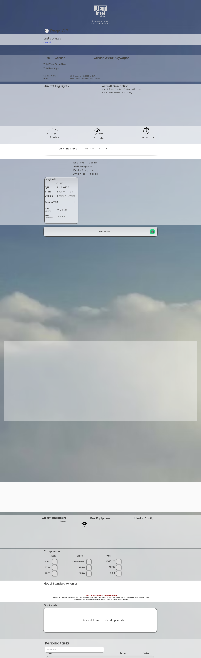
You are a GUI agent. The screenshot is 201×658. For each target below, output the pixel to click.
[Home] (47, 31)
